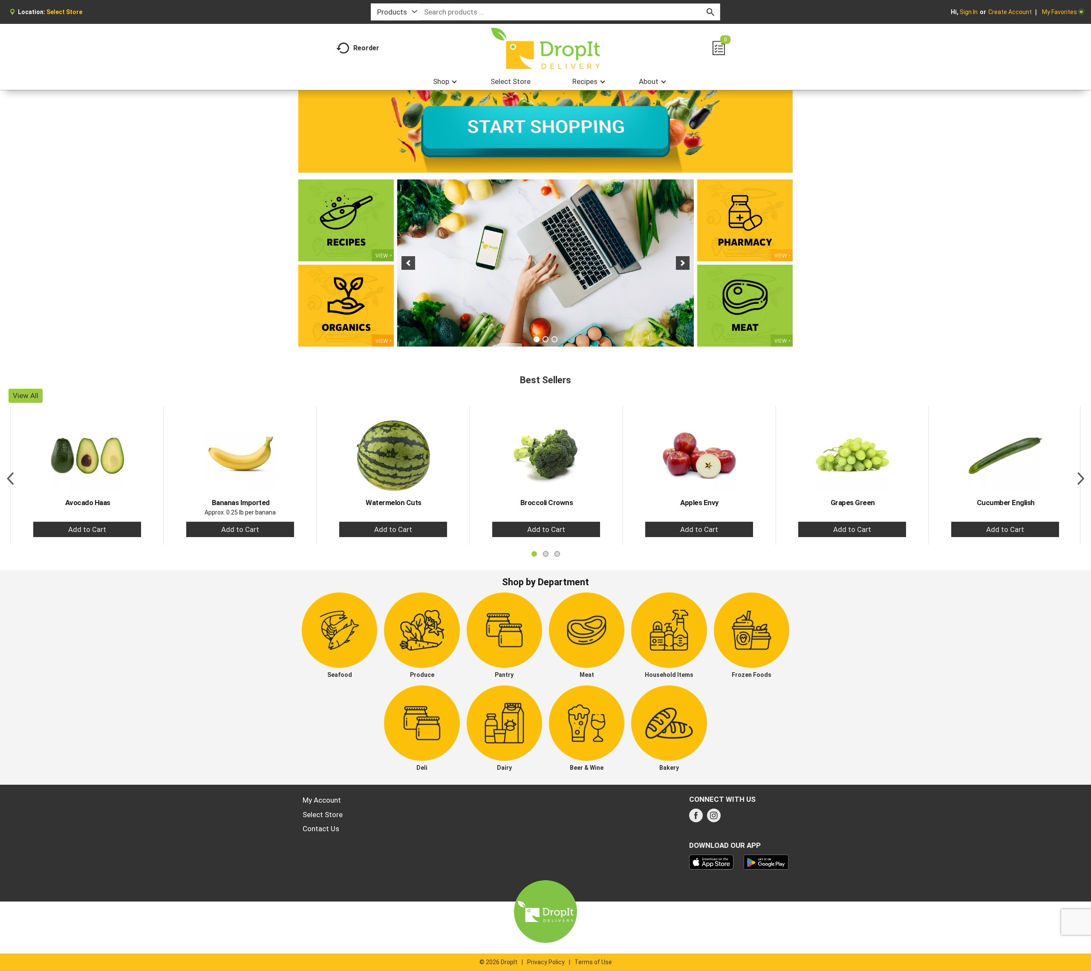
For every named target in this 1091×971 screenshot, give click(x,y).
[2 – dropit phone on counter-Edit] (545, 263)
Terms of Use (593, 962)
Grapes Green (853, 502)
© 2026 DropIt (498, 962)
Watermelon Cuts (393, 502)
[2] (545, 339)
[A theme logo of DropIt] (546, 48)
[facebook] (696, 818)
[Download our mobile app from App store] (711, 861)
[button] (408, 263)
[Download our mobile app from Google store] (766, 861)
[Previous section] (10, 475)
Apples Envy (699, 502)
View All (25, 395)
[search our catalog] (710, 12)
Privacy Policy (546, 962)
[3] (554, 339)
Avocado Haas (87, 502)
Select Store (323, 814)
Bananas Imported (241, 502)
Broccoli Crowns (546, 502)
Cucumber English (1006, 502)
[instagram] (714, 818)
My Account (322, 800)
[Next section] (1080, 475)
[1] (537, 339)
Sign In (969, 12)
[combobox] (395, 11)
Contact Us (321, 828)
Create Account (1010, 12)
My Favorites (1059, 12)
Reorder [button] (366, 48)
